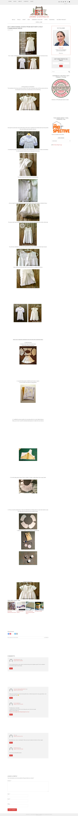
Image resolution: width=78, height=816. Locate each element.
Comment (9, 780)
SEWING (16, 637)
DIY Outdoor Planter (38, 611)
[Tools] (61, 127)
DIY (12, 637)
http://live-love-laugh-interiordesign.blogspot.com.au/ (19, 711)
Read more (61, 53)
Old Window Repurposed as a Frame (12, 612)
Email (9, 798)
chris (14, 735)
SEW (14, 637)
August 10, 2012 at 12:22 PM (18, 704)
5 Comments (46, 637)
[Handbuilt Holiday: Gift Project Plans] (61, 88)
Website (9, 803)
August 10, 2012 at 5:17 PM (18, 736)
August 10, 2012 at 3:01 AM (18, 690)
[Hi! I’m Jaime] (61, 38)
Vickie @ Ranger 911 (17, 659)
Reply (11, 668)
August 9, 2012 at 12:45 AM (18, 660)
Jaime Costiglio (39, 12)
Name (9, 793)
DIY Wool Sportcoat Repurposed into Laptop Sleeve (30, 612)
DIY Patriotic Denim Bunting (20, 612)
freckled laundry (16, 747)
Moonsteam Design (48, 814)
